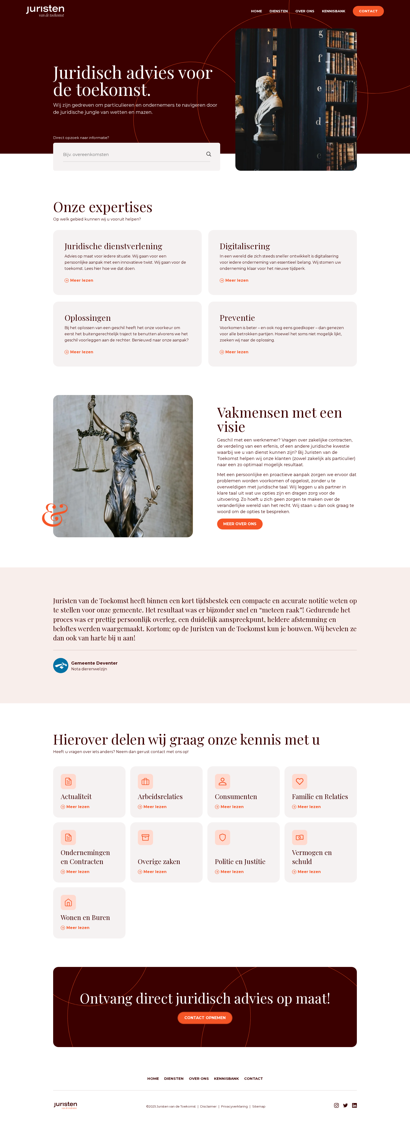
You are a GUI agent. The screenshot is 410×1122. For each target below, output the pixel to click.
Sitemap (259, 1106)
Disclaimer (208, 1106)
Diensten (279, 11)
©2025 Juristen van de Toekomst (171, 1106)
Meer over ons (239, 524)
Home (256, 11)
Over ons (304, 11)
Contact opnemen (205, 1018)
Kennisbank (333, 11)
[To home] (45, 11)
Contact (368, 11)
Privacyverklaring (234, 1106)
